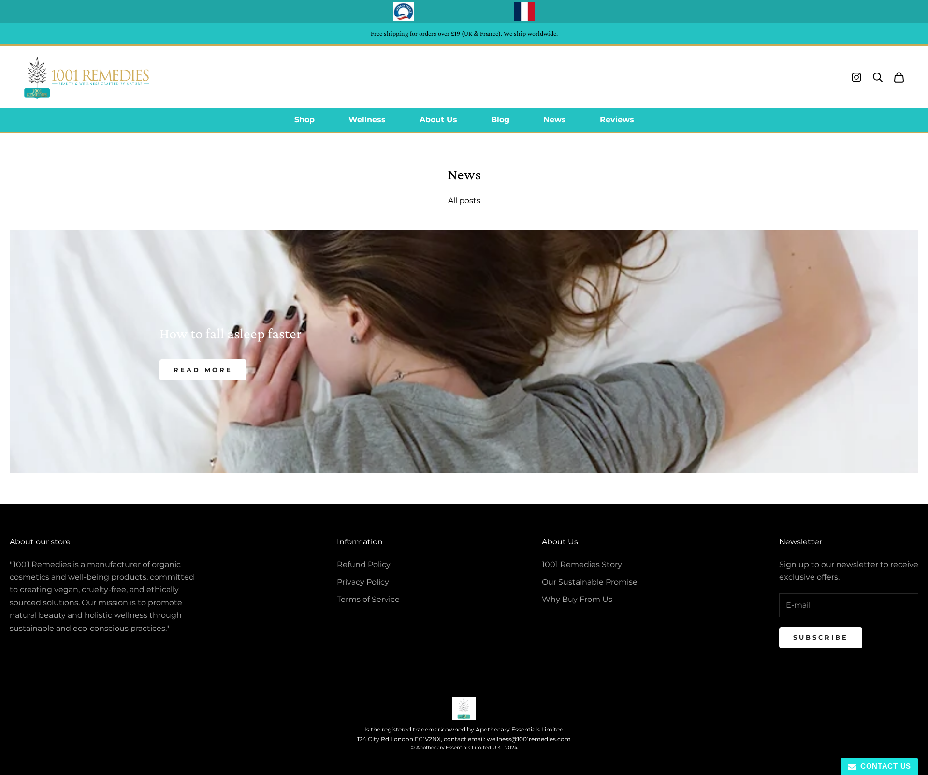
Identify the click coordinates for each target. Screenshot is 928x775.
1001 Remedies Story (582, 564)
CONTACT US (883, 766)
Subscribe (820, 637)
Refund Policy (364, 564)
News (554, 119)
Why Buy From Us (577, 599)
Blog (500, 119)
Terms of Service (368, 599)
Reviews (617, 119)
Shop (304, 119)
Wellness (367, 119)
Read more (203, 370)
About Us (438, 119)
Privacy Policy (363, 581)
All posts (464, 200)
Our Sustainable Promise (590, 581)
